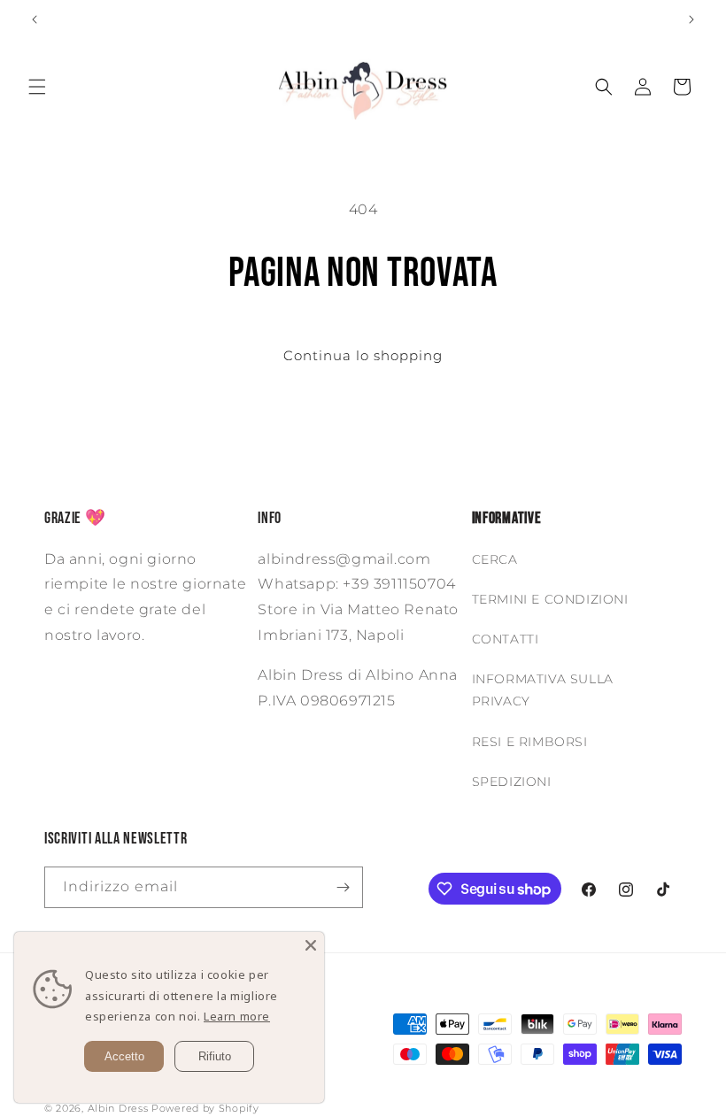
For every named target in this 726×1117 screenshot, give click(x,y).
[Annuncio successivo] (691, 19)
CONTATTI (505, 639)
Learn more (237, 1016)
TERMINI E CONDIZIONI (550, 599)
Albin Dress (118, 1108)
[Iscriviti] (342, 887)
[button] (37, 86)
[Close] (311, 945)
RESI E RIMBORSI (530, 742)
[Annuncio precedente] (34, 19)
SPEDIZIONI (512, 782)
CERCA (495, 559)
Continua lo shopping (363, 355)
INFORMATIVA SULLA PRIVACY (543, 690)
